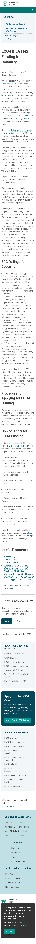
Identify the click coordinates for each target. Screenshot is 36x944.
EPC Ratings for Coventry (15, 24)
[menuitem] (18, 653)
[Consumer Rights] (10, 3)
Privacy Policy (20, 925)
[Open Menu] (2, 11)
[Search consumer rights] (33, 10)
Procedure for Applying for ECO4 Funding (15, 30)
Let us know (6, 806)
